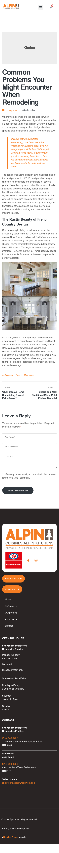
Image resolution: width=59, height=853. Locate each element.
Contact (9, 625)
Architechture (8, 375)
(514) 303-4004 (10, 763)
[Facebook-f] (28, 560)
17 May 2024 (11, 110)
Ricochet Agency (10, 837)
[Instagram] (36, 560)
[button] (40, 7)
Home (8, 599)
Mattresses (29, 375)
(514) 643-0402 (10, 738)
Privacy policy (8, 828)
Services (9, 606)
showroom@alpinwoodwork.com (18, 782)
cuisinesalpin (29, 110)
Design (19, 375)
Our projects (11, 612)
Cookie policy (23, 828)
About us (9, 619)
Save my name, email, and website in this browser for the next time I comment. (29, 475)
